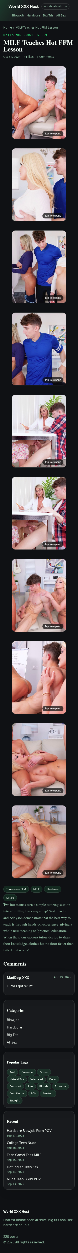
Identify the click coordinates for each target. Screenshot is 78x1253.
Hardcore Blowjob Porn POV (29, 1130)
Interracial (36, 1079)
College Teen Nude (21, 1142)
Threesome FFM (16, 889)
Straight (15, 1100)
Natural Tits (17, 1079)
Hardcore (33, 15)
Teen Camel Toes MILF (24, 1155)
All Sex (61, 15)
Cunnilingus (17, 1093)
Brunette (60, 1086)
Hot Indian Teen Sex (22, 1167)
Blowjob (18, 15)
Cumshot (15, 1086)
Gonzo (44, 1072)
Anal (12, 1072)
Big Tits (48, 15)
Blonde (43, 1086)
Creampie (27, 1072)
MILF (36, 889)
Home (7, 27)
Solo (30, 1086)
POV (33, 1093)
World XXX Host (24, 6)
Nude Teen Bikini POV (24, 1179)
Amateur (48, 1093)
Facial (52, 1079)
